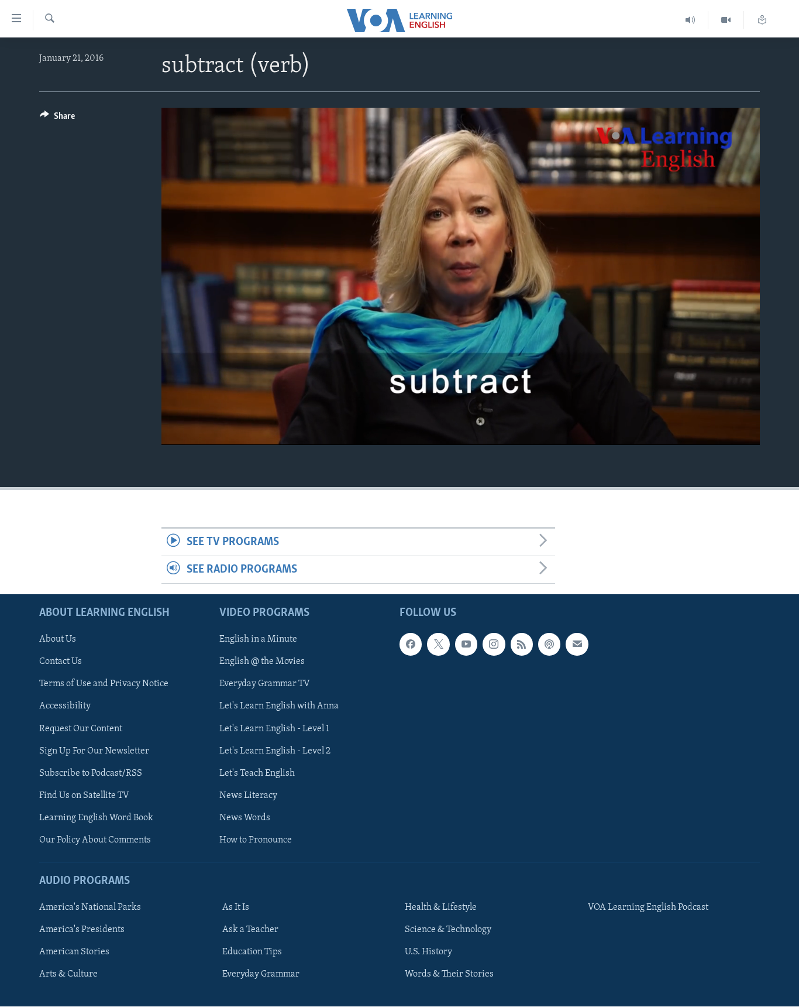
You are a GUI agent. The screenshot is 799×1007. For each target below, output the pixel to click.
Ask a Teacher (250, 929)
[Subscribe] (577, 644)
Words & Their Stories (449, 974)
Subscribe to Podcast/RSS (90, 773)
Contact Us (60, 662)
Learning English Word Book (96, 818)
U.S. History (428, 952)
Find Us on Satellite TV (84, 795)
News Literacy (248, 795)
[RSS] (522, 644)
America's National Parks (90, 907)
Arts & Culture (68, 974)
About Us (57, 640)
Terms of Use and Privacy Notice (103, 684)
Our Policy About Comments (95, 840)
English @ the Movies (262, 662)
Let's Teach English (257, 773)
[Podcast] (549, 644)
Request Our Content (80, 729)
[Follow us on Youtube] (466, 644)
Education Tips (252, 952)
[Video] (726, 20)
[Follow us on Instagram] (494, 644)
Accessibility (65, 706)
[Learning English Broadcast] (690, 20)
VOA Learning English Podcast (648, 907)
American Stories (74, 952)
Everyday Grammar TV (264, 684)
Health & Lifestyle (441, 907)
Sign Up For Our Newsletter (94, 751)
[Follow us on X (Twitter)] (438, 644)
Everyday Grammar (260, 974)
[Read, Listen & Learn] (762, 20)
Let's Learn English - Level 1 (274, 729)
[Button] (57, 119)
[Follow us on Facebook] (410, 644)
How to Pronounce (255, 840)
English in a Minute (258, 640)
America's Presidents (82, 929)
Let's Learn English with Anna (279, 706)
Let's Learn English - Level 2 (274, 751)
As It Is (235, 907)
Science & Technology (448, 929)
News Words (244, 818)
